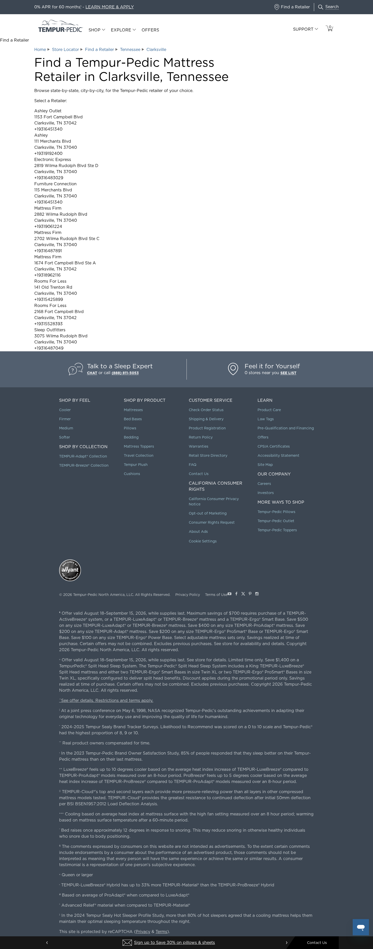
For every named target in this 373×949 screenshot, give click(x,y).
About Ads (198, 532)
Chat (92, 373)
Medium (66, 428)
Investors (266, 493)
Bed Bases (133, 419)
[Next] (286, 942)
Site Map (265, 465)
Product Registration (207, 428)
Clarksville (156, 49)
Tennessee (130, 49)
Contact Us (199, 474)
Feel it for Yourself (272, 366)
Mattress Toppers (139, 446)
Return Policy (201, 437)
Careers (264, 484)
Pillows (130, 428)
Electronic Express (52, 159)
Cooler (65, 410)
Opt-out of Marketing (208, 513)
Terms (161, 931)
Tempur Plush (136, 465)
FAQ (192, 465)
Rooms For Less (50, 281)
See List (288, 373)
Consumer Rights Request (212, 522)
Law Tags (266, 419)
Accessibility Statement (278, 455)
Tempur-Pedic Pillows (276, 512)
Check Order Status (206, 410)
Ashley (41, 135)
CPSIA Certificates (274, 446)
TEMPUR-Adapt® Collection (83, 456)
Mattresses (133, 410)
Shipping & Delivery (206, 419)
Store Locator (65, 49)
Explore (121, 30)
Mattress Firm (47, 208)
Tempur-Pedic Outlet (276, 521)
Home (40, 49)
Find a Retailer (99, 49)
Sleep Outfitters (49, 329)
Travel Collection (139, 455)
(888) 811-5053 (125, 373)
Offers (150, 30)
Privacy (143, 931)
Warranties (198, 446)
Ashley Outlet (47, 110)
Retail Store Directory (208, 455)
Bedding (131, 437)
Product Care (269, 410)
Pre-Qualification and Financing (286, 428)
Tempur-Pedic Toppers (277, 530)
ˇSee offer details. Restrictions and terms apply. (106, 700)
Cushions (132, 474)
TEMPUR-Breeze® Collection (84, 465)
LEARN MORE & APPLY (110, 7)
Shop (94, 30)
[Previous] (47, 942)
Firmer (65, 419)
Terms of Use (216, 595)
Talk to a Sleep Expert (120, 366)
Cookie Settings (203, 541)
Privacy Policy (187, 595)
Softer (64, 437)
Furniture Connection (55, 183)
